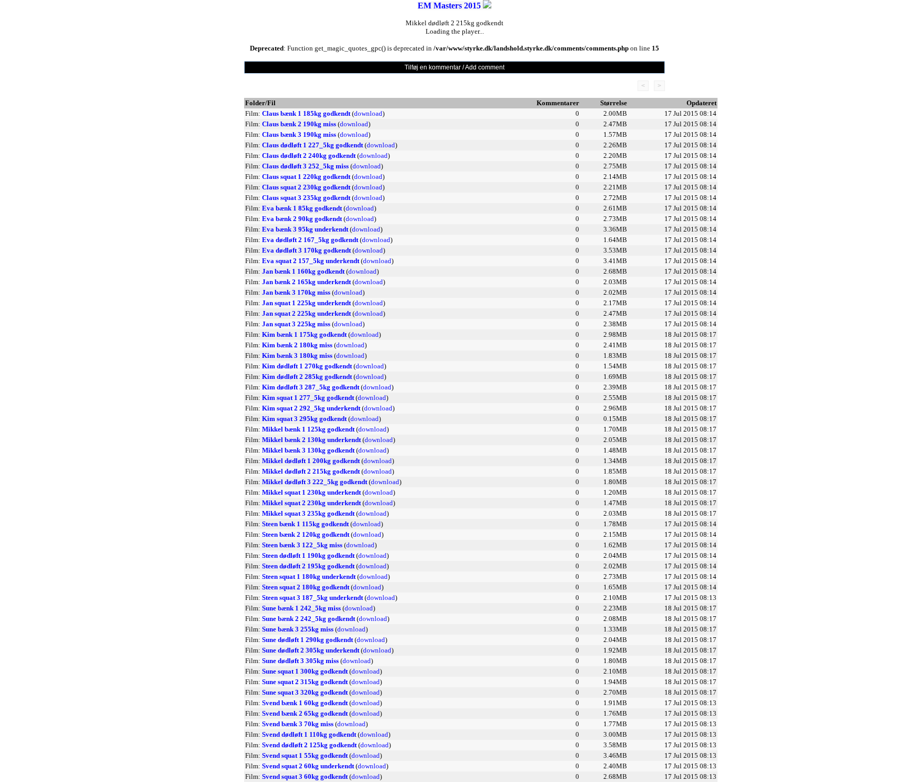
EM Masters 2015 (449, 5)
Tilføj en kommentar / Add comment (454, 67)
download (368, 113)
